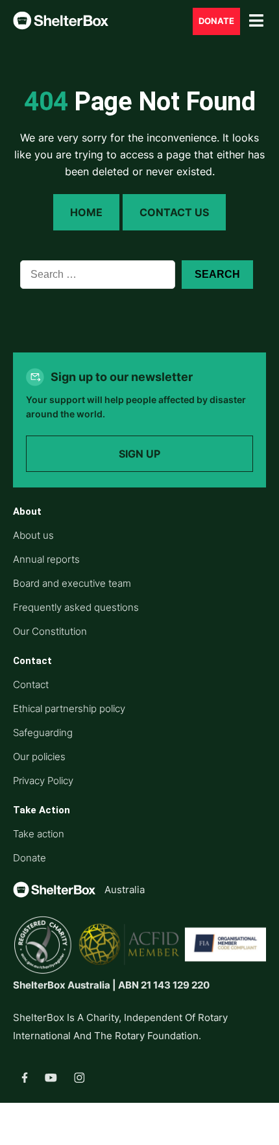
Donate (216, 21)
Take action (38, 834)
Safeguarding (43, 732)
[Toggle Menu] (256, 21)
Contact (31, 684)
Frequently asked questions (76, 607)
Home (86, 212)
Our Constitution (50, 631)
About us (33, 535)
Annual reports (46, 559)
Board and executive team (72, 583)
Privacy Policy (43, 780)
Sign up (139, 453)
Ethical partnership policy (69, 708)
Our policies (39, 756)
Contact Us (174, 212)
